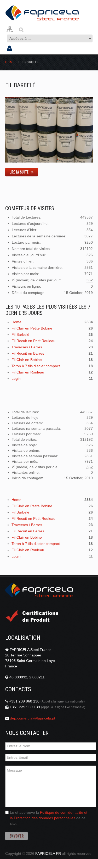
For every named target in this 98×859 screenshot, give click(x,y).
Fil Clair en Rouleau (27, 372)
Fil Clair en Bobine (26, 360)
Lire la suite (18, 172)
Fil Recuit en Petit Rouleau (33, 341)
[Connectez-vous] (9, 49)
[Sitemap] (10, 29)
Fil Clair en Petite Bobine (31, 328)
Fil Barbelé (20, 85)
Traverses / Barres (26, 347)
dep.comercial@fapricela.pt (32, 718)
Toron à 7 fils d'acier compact (35, 366)
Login (16, 378)
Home (10, 62)
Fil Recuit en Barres (27, 353)
